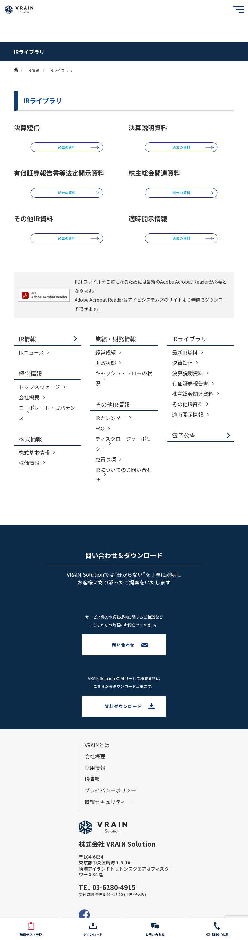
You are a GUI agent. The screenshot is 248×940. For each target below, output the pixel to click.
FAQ (100, 428)
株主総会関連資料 (192, 394)
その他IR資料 (187, 404)
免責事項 (105, 459)
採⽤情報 (95, 767)
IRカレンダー (110, 418)
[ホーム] (16, 63)
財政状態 (105, 363)
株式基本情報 (34, 452)
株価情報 (29, 463)
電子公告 (183, 435)
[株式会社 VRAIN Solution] (19, 9)
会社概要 (29, 397)
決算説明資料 (187, 373)
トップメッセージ (39, 387)
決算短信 (182, 363)
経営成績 (105, 352)
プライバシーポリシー (110, 790)
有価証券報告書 (190, 383)
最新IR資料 (185, 352)
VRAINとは (97, 745)
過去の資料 (67, 147)
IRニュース (31, 352)
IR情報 (27, 339)
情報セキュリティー (108, 802)
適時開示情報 (187, 414)
